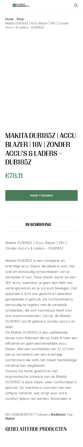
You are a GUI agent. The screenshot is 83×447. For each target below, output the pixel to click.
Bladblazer (58, 414)
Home (9, 19)
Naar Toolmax (41, 195)
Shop (20, 19)
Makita (9, 418)
